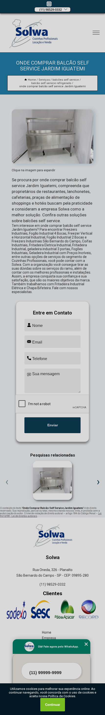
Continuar (52, 704)
